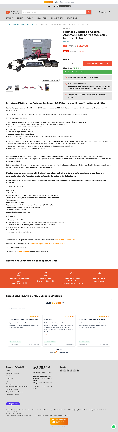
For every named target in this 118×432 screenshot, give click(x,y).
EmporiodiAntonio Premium (15, 392)
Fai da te (30, 18)
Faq (7, 381)
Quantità (66, 59)
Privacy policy (10, 384)
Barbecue (10, 18)
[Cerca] (88, 12)
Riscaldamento (57, 18)
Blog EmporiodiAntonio (13, 389)
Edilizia (20, 18)
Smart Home (72, 18)
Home (8, 24)
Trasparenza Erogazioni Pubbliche (17, 386)
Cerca (8, 370)
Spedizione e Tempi (12, 373)
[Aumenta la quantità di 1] (79, 63)
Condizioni (9, 378)
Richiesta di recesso (12, 395)
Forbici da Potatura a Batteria (22, 24)
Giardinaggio (42, 18)
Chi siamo (9, 376)
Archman (66, 41)
